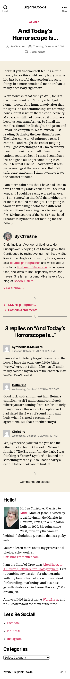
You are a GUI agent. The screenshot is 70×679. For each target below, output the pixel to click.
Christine (19, 46)
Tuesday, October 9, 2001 (48, 46)
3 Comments (37, 51)
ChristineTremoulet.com (21, 557)
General (35, 22)
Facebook (14, 623)
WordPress (50, 600)
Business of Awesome (32, 267)
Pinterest (13, 631)
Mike (24, 513)
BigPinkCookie (35, 7)
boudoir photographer (25, 263)
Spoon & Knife (23, 281)
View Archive (13, 288)
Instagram (14, 639)
